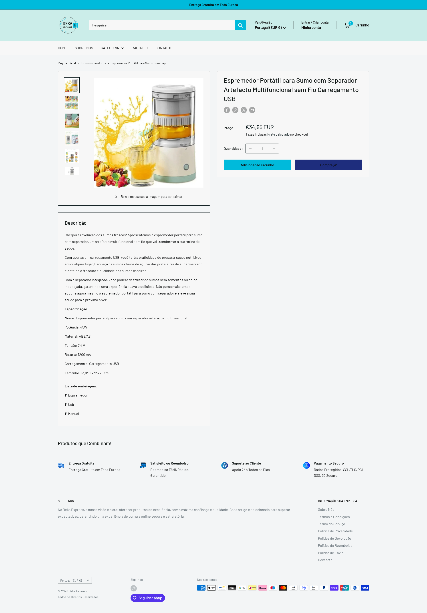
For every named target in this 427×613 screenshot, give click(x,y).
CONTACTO (164, 48)
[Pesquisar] (240, 25)
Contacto (325, 560)
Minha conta (311, 27)
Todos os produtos (93, 63)
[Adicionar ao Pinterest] (235, 109)
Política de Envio (331, 553)
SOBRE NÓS (84, 48)
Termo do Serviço (331, 524)
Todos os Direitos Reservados (78, 597)
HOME (62, 48)
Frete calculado (278, 134)
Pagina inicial (67, 63)
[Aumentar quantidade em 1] (274, 148)
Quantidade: (233, 148)
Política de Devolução (334, 538)
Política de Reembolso (335, 545)
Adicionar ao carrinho (257, 164)
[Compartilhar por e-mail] (252, 109)
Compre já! (328, 164)
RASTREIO (140, 48)
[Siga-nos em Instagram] (134, 588)
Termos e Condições (334, 517)
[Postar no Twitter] (244, 109)
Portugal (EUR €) (71, 580)
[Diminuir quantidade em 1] (250, 148)
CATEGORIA (110, 48)
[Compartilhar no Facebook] (227, 109)
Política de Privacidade (335, 531)
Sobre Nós (326, 509)
